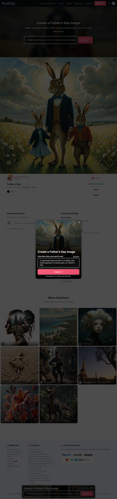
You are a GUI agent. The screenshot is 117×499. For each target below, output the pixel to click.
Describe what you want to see (50, 256)
